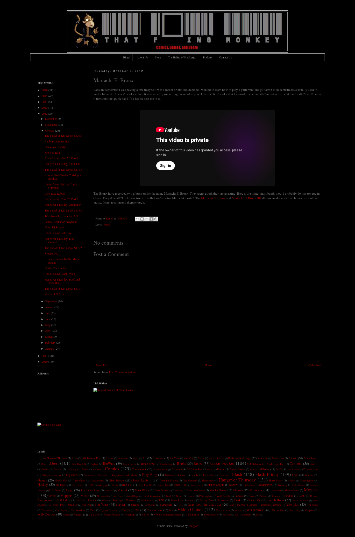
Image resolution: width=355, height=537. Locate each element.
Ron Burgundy (148, 500)
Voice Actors (223, 510)
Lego (69, 490)
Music (107, 224)
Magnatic (109, 490)
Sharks (238, 500)
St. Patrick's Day (56, 504)
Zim (236, 514)
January (50, 348)
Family (194, 475)
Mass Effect (142, 490)
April (48, 330)
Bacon (201, 458)
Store (158, 57)
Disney (265, 469)
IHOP (90, 485)
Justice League (215, 485)
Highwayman (306, 480)
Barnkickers (277, 458)
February (50, 342)
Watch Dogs (295, 510)
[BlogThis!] (142, 219)
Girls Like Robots (55, 193)
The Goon (312, 504)
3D (38, 458)
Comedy (97, 469)
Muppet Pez (51, 253)
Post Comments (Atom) (122, 372)
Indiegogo (102, 485)
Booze (198, 463)
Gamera (309, 475)
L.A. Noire (55, 490)
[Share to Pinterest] (155, 219)
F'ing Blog (149, 474)
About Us (142, 57)
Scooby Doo (206, 500)
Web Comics (46, 514)
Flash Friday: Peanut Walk (60, 274)
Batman (293, 458)
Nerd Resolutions (152, 496)
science (191, 500)
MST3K (53, 496)
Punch (251, 496)
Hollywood (77, 485)
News (179, 496)
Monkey (238, 490)
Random (288, 496)
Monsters (256, 490)
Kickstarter (265, 485)
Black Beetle (129, 464)
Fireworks (223, 475)
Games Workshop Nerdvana (61, 222)
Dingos (253, 469)
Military (179, 490)
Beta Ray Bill (78, 464)
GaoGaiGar (61, 480)
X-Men (145, 514)
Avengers (158, 458)
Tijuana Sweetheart (109, 510)
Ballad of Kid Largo (239, 458)
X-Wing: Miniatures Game (167, 514)
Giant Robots (116, 480)
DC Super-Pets (195, 469)
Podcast (207, 57)
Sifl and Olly (255, 500)
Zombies (246, 514)
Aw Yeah (174, 458)
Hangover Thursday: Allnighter (63, 204)
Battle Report (311, 458)
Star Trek (86, 504)
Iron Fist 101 (145, 485)
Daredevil (176, 469)
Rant (301, 496)
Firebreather (208, 475)
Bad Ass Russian (217, 458)
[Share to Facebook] (151, 219)
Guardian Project (169, 480)
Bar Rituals (262, 458)
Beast (43, 464)
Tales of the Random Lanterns (243, 504)
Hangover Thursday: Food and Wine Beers (62, 281)
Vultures (238, 510)
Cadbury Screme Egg (57, 141)
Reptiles (80, 500)
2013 (45, 107)
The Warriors (78, 510)
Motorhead (275, 490)
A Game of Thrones (55, 458)
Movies (311, 490)
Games (42, 480)
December (51, 118)
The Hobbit (46, 510)
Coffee (85, 469)
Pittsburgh (204, 496)
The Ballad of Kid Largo (182, 57)
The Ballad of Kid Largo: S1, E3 (63, 210)
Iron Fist (127, 485)
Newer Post (101, 365)
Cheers (45, 469)
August (49, 307)
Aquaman (123, 458)
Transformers (154, 510)
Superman (166, 504)
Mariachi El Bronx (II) (246, 198)
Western (77, 514)
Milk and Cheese (196, 490)
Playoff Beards (222, 496)
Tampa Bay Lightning (271, 504)
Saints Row (177, 500)
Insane (115, 485)
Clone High (72, 469)
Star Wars (101, 504)
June (48, 319)
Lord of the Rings (90, 490)
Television (292, 504)
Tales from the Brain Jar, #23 (61, 216)
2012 (45, 113)
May (48, 325)
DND (279, 469)
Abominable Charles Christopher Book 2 (63, 176)
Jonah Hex (180, 485)
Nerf (168, 496)
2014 (45, 102)
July (48, 313)
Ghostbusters (97, 480)
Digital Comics (237, 469)
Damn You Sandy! (55, 147)
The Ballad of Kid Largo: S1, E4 (63, 169)
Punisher (263, 496)
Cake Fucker (222, 463)
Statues (135, 504)
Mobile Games (218, 490)
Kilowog (282, 485)
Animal (110, 458)
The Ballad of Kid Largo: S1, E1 (63, 288)
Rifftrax (105, 500)
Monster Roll (52, 152)
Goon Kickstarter (54, 227)
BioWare (109, 463)
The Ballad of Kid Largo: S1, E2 (63, 248)
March (49, 337)
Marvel (122, 490)
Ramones (275, 496)
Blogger (192, 526)
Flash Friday (267, 474)
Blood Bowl (148, 464)
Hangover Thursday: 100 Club (62, 164)
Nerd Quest (118, 496)
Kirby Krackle (298, 485)
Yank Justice (192, 514)
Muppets (66, 495)
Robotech (131, 500)
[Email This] (137, 219)
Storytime (150, 504)
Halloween (207, 480)
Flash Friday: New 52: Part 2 (61, 158)
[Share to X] (146, 219)
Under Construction (56, 268)
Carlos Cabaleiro (276, 464)
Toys (136, 510)
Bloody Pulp (166, 464)
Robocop (117, 500)
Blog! (126, 57)
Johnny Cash (163, 485)
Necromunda (103, 496)
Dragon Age (310, 469)
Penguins (191, 496)
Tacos (181, 504)
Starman (121, 504)
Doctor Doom (292, 469)
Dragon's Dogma (52, 475)
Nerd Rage (133, 496)
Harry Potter (276, 480)
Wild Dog (94, 514)
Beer (54, 463)
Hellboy (292, 480)
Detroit (221, 469)
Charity (314, 464)
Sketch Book (275, 500)
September (51, 301)
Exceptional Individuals (124, 475)
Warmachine (277, 510)
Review (92, 500)
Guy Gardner (190, 480)
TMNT (125, 510)
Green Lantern (141, 480)
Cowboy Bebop (160, 469)
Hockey (42, 484)
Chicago (58, 469)
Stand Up (73, 504)
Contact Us (225, 57)
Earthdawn (89, 475)
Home (208, 365)
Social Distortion (300, 500)
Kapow (233, 485)
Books (181, 463)
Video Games (190, 509)
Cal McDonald (255, 464)
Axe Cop (188, 458)
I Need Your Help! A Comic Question (61, 186)
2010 (45, 361)
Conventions (139, 469)
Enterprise (103, 475)
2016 (45, 90)
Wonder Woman (111, 514)
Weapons (309, 510)
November (51, 125)
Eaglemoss (72, 475)
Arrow (136, 458)
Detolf (210, 469)
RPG (161, 500)
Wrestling (129, 514)
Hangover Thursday (237, 480)
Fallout (181, 475)
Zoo (258, 514)
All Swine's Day (91, 458)
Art (144, 458)
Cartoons (296, 463)
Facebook (169, 475)
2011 (45, 356)
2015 (45, 96)
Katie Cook (249, 485)
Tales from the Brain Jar (204, 504)
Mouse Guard (292, 490)
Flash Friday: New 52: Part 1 (61, 199)
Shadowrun (223, 500)
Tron (171, 510)
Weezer (66, 514)
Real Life (62, 500)
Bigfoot (94, 464)
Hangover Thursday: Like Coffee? (59, 240)
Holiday (60, 485)
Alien (75, 458)
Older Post (314, 365)
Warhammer (255, 510)
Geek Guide (79, 480)
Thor (92, 510)
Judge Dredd (197, 485)
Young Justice (211, 514)
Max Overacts (162, 490)
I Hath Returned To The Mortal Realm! (62, 260)
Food (295, 475)
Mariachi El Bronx (213, 198)
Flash (237, 474)
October (50, 130)
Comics (112, 469)
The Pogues (61, 510)
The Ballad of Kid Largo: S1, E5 (63, 135)
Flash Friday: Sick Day (58, 233)
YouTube (226, 514)
